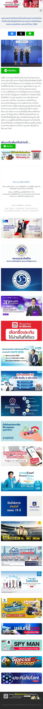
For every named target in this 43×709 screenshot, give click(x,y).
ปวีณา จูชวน (25, 210)
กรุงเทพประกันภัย (20, 208)
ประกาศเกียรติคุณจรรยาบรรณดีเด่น (12, 210)
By (18, 205)
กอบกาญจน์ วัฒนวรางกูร (31, 208)
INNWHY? (11, 208)
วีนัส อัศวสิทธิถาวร (34, 210)
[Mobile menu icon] (41, 10)
